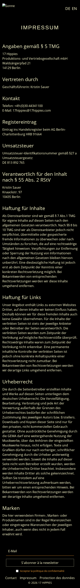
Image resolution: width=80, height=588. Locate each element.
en (74, 8)
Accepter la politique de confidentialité (42, 571)
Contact (11, 578)
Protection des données (57, 578)
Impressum (28, 578)
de (67, 8)
